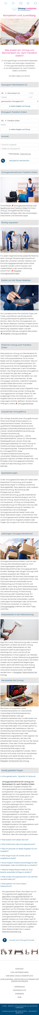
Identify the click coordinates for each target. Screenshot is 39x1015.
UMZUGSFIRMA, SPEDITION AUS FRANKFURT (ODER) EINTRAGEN (19, 980)
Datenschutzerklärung (11, 932)
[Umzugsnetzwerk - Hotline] (35, 4)
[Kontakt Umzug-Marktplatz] (21, 4)
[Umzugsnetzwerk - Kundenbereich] (28, 4)
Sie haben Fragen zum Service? (19, 76)
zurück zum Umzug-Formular (21, 940)
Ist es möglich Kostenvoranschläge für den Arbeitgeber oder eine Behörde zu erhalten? (18, 864)
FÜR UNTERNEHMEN (19, 972)
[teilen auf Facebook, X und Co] (13, 4)
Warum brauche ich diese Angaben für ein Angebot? (18, 850)
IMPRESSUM (19, 987)
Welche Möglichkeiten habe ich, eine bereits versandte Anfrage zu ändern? (16, 871)
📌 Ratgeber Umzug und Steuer (13, 334)
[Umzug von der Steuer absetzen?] (19, 310)
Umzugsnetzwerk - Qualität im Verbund (17, 776)
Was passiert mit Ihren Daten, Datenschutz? (13, 885)
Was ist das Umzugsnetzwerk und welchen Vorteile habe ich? (19, 878)
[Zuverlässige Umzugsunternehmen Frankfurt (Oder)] (19, 202)
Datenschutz (25, 154)
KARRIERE (19, 994)
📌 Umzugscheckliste (24, 404)
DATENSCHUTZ (19, 990)
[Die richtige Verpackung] (19, 252)
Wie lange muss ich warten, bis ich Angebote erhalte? (15, 857)
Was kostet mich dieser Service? (14, 840)
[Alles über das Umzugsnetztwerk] (6, 4)
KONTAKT (19, 969)
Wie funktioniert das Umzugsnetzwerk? (17, 844)
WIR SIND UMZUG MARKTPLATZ (19, 976)
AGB (19, 997)
